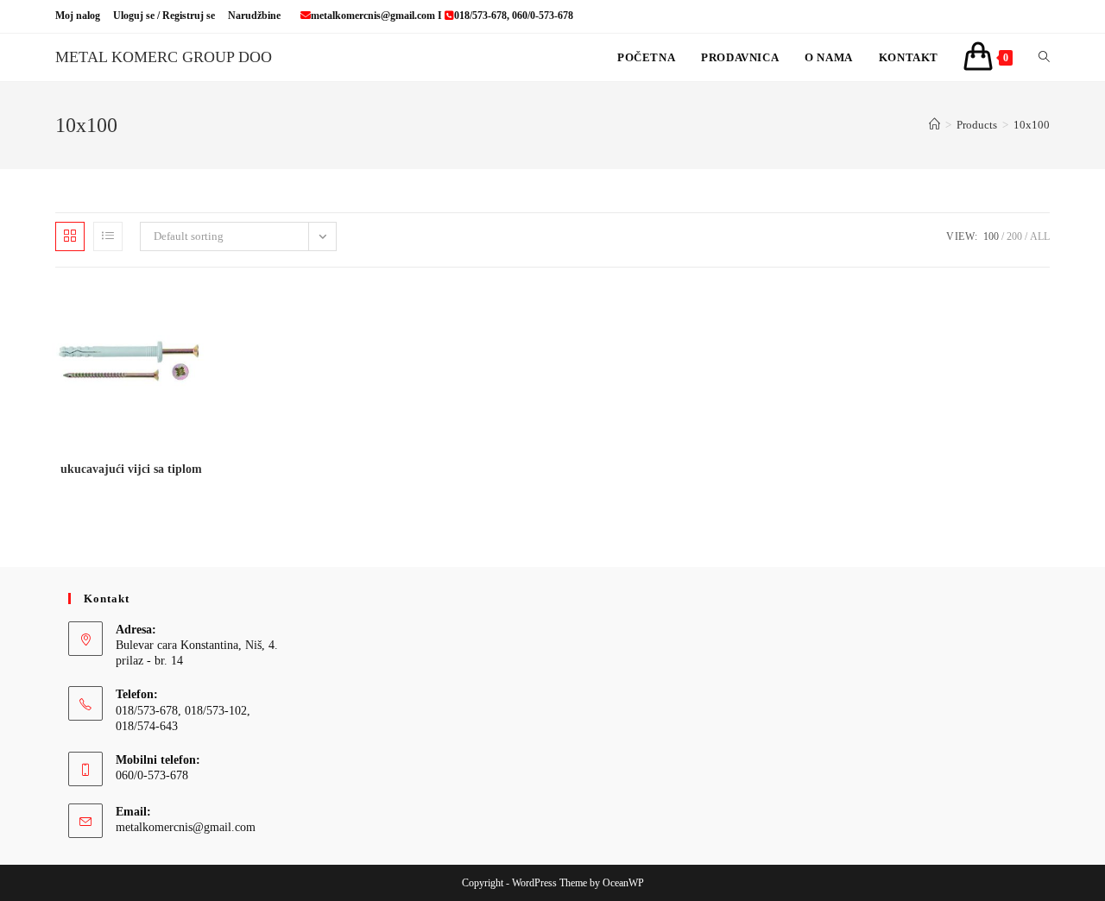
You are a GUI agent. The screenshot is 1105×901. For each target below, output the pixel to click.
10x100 (1031, 124)
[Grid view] (70, 236)
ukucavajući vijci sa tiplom (131, 469)
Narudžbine (254, 15)
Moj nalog (77, 15)
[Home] (934, 124)
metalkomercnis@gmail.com (186, 827)
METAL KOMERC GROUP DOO (163, 57)
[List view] (108, 236)
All (1040, 236)
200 (1014, 236)
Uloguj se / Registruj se (164, 15)
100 (991, 236)
